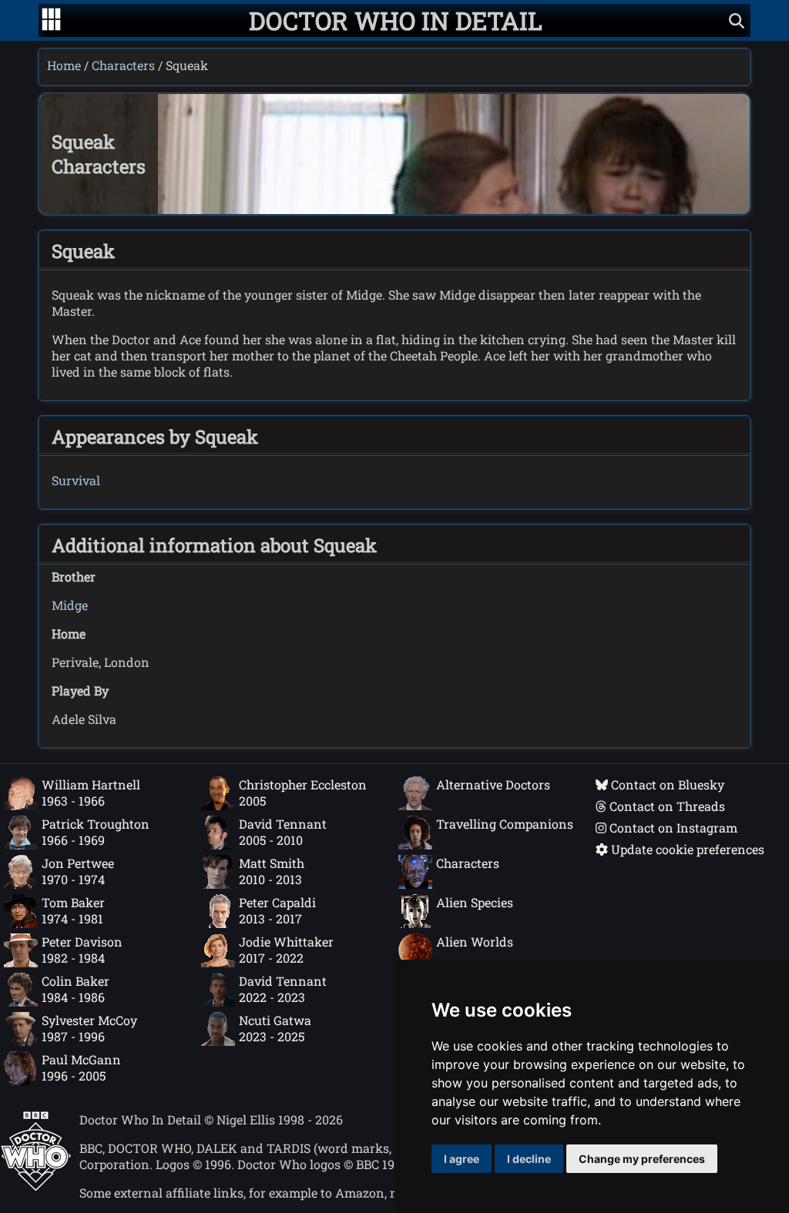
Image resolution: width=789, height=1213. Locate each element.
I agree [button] (461, 1158)
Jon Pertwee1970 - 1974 (78, 871)
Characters (123, 65)
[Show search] (736, 20)
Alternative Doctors (493, 784)
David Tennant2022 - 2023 (283, 989)
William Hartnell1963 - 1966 (91, 792)
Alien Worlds (474, 941)
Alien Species (474, 902)
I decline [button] (529, 1158)
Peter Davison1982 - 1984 (82, 949)
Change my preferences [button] (642, 1158)
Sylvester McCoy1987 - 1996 (89, 1028)
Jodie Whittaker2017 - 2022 (286, 949)
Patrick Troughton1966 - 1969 (95, 832)
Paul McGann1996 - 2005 (81, 1067)
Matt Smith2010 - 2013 (271, 871)
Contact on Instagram (671, 827)
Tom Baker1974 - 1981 (73, 910)
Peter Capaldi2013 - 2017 (277, 910)
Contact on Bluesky (666, 784)
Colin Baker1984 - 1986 (75, 989)
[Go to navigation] (51, 21)
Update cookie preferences (686, 849)
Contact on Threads (665, 806)
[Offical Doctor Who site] (36, 1186)
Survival (76, 480)
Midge (70, 605)
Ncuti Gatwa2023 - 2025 (275, 1028)
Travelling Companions (504, 824)
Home (64, 65)
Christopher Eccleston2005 (303, 792)
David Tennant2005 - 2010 (283, 832)
